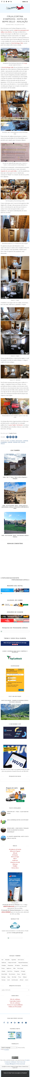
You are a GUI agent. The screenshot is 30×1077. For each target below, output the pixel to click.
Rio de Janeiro (12, 974)
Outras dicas (15, 868)
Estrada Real (25, 965)
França (3, 968)
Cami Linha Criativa (15, 1001)
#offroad (15, 860)
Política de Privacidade (15, 1006)
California (4, 962)
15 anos (12, 440)
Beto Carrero (21, 959)
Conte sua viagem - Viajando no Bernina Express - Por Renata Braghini (15, 701)
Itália (3, 443)
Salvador (24, 974)
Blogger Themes (18, 1066)
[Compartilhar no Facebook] (7, 437)
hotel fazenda (15, 980)
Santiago (4, 977)
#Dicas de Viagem (15, 851)
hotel (23, 442)
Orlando (3, 971)
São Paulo (14, 977)
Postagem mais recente (10, 578)
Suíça (9, 977)
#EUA (15, 858)
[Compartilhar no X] (10, 437)
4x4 (2, 959)
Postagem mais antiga (20, 580)
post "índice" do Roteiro (16, 425)
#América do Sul (15, 862)
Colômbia (4, 965)
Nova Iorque (20, 968)
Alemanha (7, 959)
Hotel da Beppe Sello (17, 43)
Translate (6, 1049)
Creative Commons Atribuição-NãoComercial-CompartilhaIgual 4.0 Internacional (17, 1061)
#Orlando (15, 855)
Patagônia (16, 971)
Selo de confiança (15, 999)
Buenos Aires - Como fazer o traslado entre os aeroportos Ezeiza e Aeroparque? (18, 830)
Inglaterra (9, 968)
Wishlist (15, 866)
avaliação (18, 440)
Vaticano (4, 980)
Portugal (23, 971)
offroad (21, 980)
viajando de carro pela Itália (8, 171)
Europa (10, 442)
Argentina (13, 959)
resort (26, 980)
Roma (18, 974)
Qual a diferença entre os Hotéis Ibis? (17, 820)
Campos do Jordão (12, 962)
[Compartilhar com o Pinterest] (13, 437)
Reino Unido (4, 974)
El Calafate (17, 965)
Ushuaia (25, 977)
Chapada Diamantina (23, 962)
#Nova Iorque (15, 856)
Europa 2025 (17, 442)
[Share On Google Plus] (16, 437)
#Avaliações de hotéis (15, 849)
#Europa (15, 864)
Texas (19, 977)
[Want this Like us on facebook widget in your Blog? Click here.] (28, 1075)
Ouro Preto (9, 971)
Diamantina (10, 965)
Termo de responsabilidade (15, 1004)
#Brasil (15, 853)
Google (25, 63)
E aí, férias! (8, 1066)
